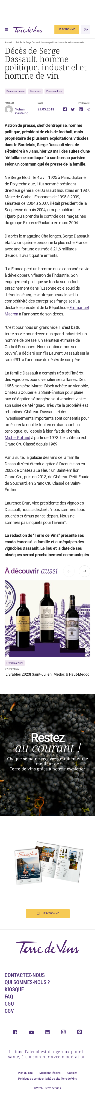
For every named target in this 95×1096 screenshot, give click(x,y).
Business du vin (15, 91)
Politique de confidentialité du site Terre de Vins (47, 1078)
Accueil (8, 42)
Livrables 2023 (14, 663)
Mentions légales (49, 1073)
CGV (9, 1011)
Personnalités (54, 91)
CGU (9, 1004)
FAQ (9, 997)
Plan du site (25, 1073)
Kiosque (14, 989)
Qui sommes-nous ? (27, 982)
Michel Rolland (17, 437)
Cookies (72, 1073)
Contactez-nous (25, 975)
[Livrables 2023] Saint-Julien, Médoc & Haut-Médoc (47, 674)
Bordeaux (35, 91)
